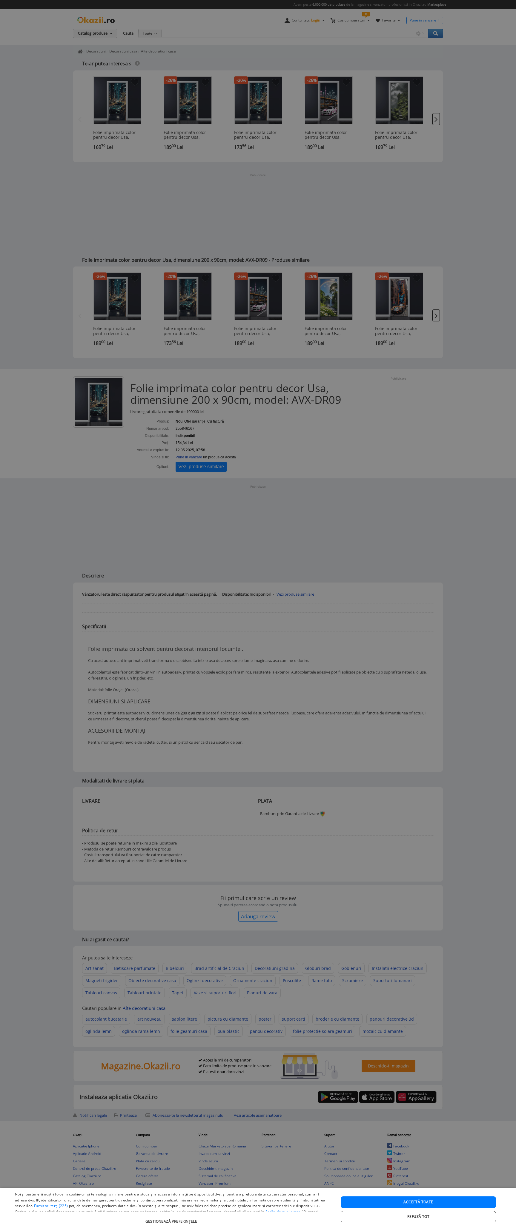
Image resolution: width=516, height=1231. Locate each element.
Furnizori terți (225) (51, 1205)
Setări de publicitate (282, 1211)
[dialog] (258, 1209)
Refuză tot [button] (418, 1216)
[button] (172, 1218)
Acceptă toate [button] (418, 1201)
